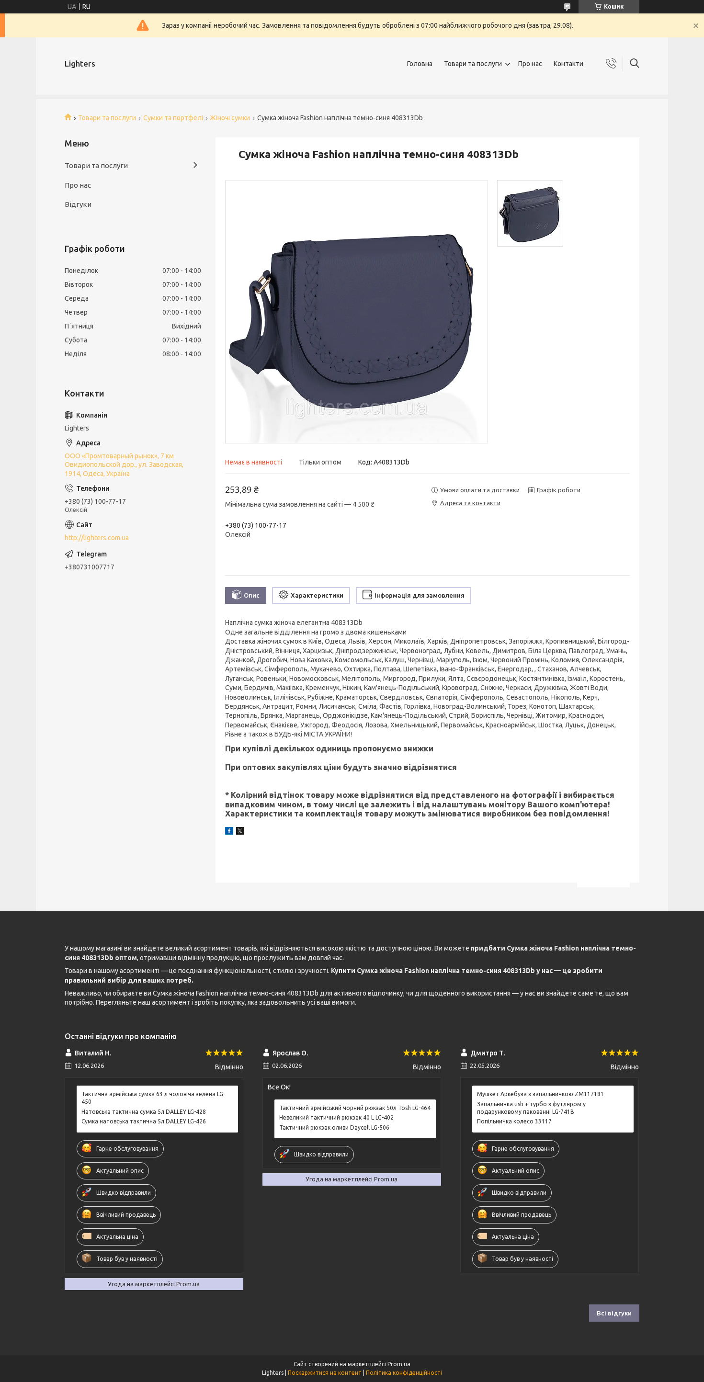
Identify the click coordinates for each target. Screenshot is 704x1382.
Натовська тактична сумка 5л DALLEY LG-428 (143, 1112)
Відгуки (78, 204)
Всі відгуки (614, 1313)
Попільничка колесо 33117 (514, 1121)
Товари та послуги (473, 64)
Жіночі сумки (230, 118)
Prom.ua (398, 1364)
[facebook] (229, 832)
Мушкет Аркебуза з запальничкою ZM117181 (540, 1094)
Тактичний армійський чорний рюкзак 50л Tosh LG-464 (355, 1108)
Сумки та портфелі (173, 118)
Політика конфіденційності (404, 1373)
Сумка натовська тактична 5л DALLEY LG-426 (143, 1121)
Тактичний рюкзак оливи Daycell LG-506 (334, 1127)
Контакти (568, 64)
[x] (240, 832)
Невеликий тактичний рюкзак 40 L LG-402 (336, 1117)
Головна (419, 64)
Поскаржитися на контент (325, 1373)
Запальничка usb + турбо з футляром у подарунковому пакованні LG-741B (531, 1108)
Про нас (530, 64)
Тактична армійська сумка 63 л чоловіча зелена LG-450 (153, 1098)
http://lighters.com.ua (97, 538)
